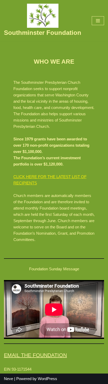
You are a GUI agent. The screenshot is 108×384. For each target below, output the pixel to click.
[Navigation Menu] (98, 20)
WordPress (47, 378)
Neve (8, 378)
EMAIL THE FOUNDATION (35, 355)
